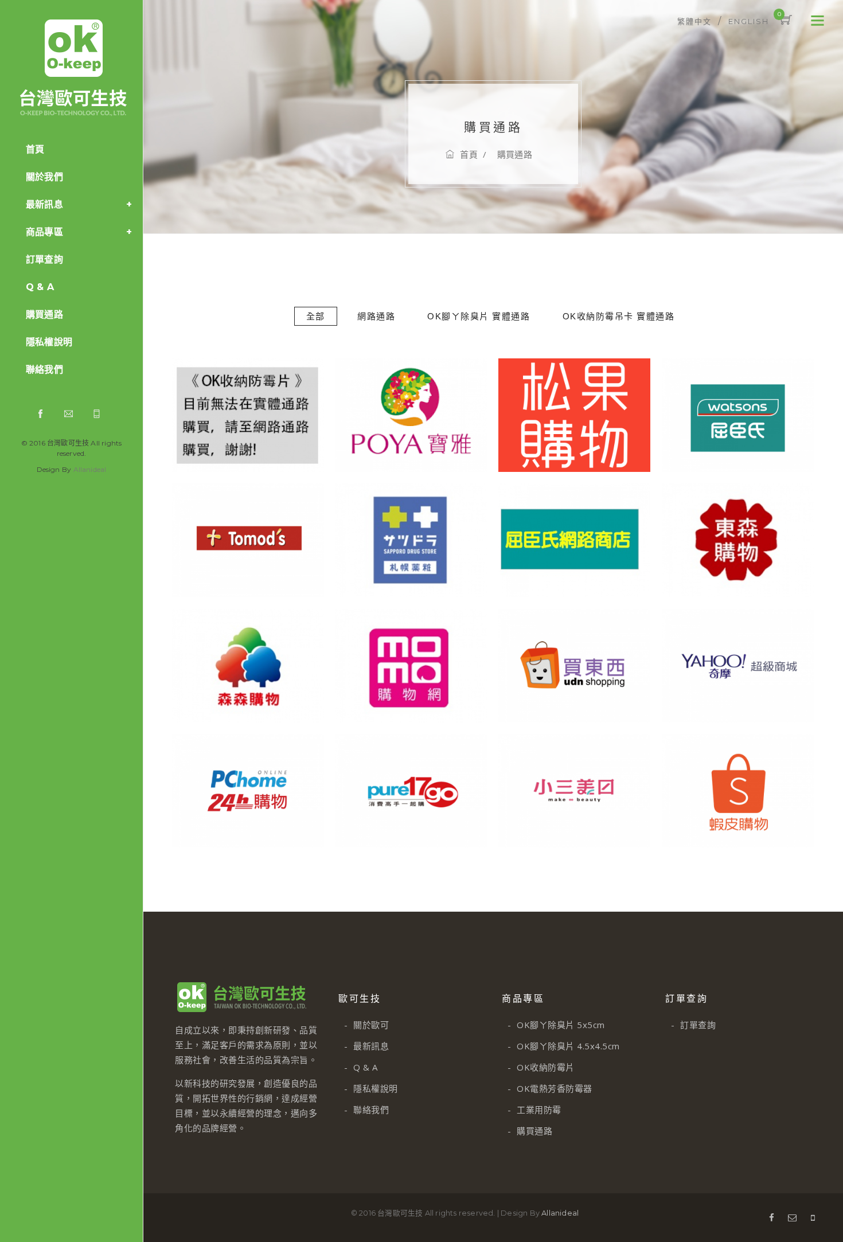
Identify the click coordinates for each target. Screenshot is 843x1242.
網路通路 (376, 316)
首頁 (35, 149)
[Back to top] (808, 1207)
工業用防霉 (534, 1109)
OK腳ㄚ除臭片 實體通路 (478, 316)
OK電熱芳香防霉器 (550, 1088)
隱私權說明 (49, 342)
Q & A (40, 287)
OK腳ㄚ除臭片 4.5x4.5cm (564, 1046)
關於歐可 (366, 1024)
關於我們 (44, 176)
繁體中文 (694, 21)
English (748, 21)
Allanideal (90, 469)
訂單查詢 (44, 259)
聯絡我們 (44, 369)
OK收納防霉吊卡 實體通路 (619, 316)
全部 (315, 316)
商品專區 (44, 231)
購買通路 (44, 314)
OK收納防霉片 (541, 1067)
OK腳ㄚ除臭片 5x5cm (556, 1024)
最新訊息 (44, 204)
